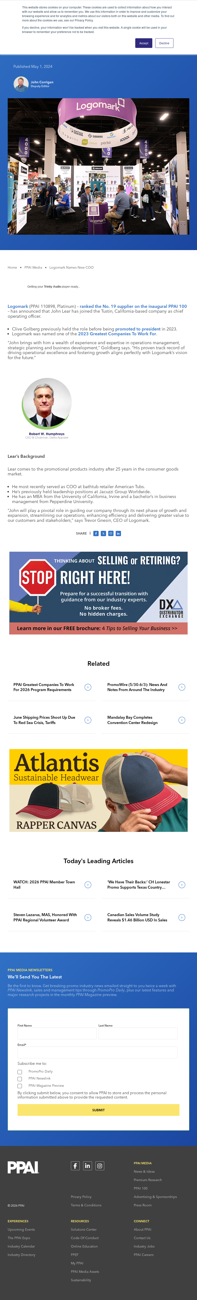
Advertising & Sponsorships (155, 1197)
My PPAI (77, 1263)
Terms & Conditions (86, 1205)
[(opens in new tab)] (98, 633)
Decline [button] (164, 43)
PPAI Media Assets (85, 1271)
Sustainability (81, 1280)
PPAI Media (33, 267)
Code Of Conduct (84, 1238)
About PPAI (142, 1229)
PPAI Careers (144, 1255)
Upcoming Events (21, 1229)
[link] (51, 687)
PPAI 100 (141, 1188)
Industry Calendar (21, 1246)
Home (12, 267)
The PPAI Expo (19, 1238)
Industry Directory (21, 1255)
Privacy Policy (81, 1197)
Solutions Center (84, 1229)
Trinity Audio (52, 286)
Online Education (84, 1246)
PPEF (75, 1255)
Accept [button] (143, 43)
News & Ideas (144, 1171)
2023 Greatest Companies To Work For (117, 333)
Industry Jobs (144, 1246)
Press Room (143, 1205)
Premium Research (148, 1180)
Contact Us (142, 1238)
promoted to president (137, 329)
